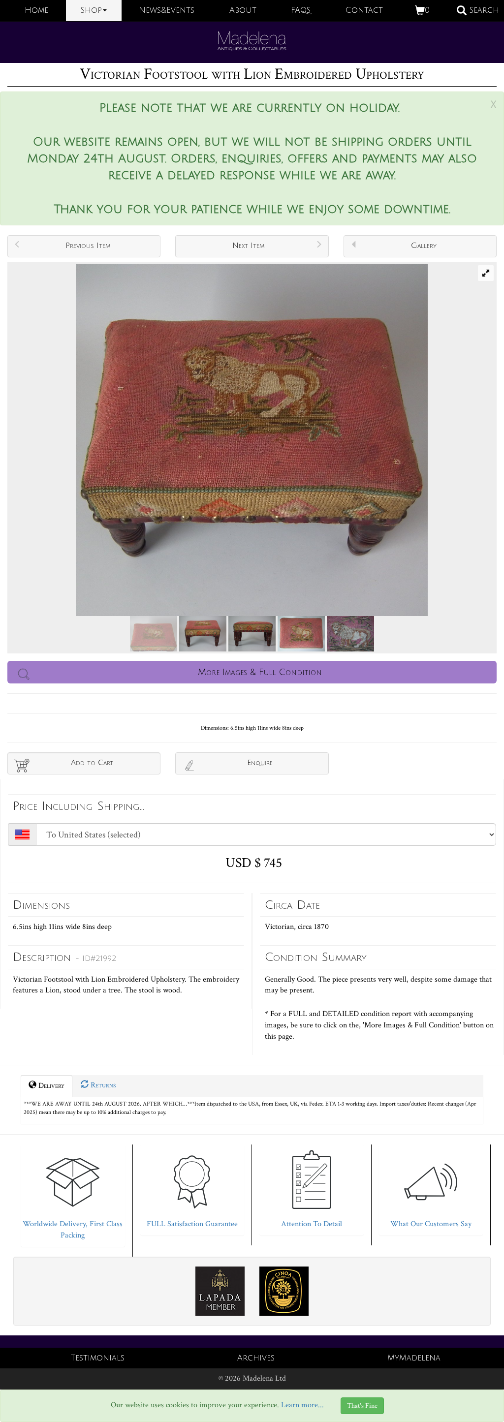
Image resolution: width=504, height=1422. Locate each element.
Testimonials (98, 1358)
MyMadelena (414, 1358)
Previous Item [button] (87, 245)
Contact (364, 10)
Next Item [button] (248, 245)
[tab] (73, 1193)
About (242, 10)
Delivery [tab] (50, 1086)
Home (36, 10)
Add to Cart (92, 763)
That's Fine (362, 1405)
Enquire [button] (260, 763)
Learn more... (302, 1405)
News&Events (166, 10)
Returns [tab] (102, 1085)
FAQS (301, 10)
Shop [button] (91, 10)
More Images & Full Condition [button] (260, 672)
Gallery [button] (424, 245)
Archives (256, 1358)
